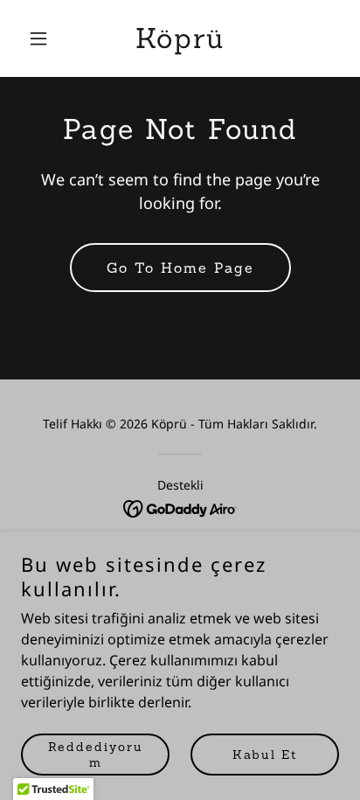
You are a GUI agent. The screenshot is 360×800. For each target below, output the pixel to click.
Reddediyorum (95, 754)
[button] (45, 38)
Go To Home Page (180, 267)
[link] (180, 42)
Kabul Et (265, 754)
